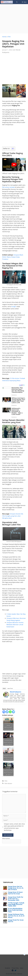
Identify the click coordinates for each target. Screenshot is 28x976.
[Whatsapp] (10, 711)
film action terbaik (8, 187)
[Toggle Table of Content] (12, 148)
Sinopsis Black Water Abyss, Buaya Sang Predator (12, 257)
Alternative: (6, 838)
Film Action (8, 783)
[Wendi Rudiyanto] (6, 697)
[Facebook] (3, 711)
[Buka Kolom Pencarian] (17, 2)
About (4, 688)
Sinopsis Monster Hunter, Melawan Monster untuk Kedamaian (15, 625)
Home (4, 37)
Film (9, 37)
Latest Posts (10, 688)
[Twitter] (7, 711)
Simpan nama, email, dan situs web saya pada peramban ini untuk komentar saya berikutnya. (14, 827)
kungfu (13, 306)
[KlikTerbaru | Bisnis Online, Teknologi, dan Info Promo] (7, 2)
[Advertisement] (14, 18)
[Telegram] (13, 711)
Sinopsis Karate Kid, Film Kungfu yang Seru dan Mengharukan (12, 516)
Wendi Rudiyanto (15, 692)
